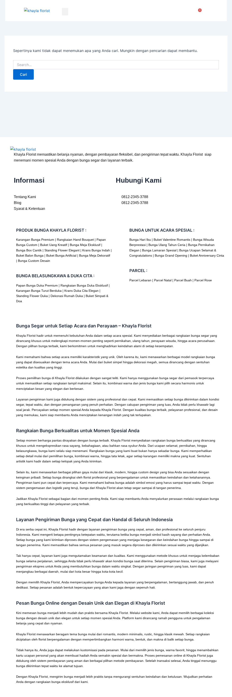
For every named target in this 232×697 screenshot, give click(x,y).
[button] (65, 11)
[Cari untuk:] (116, 65)
